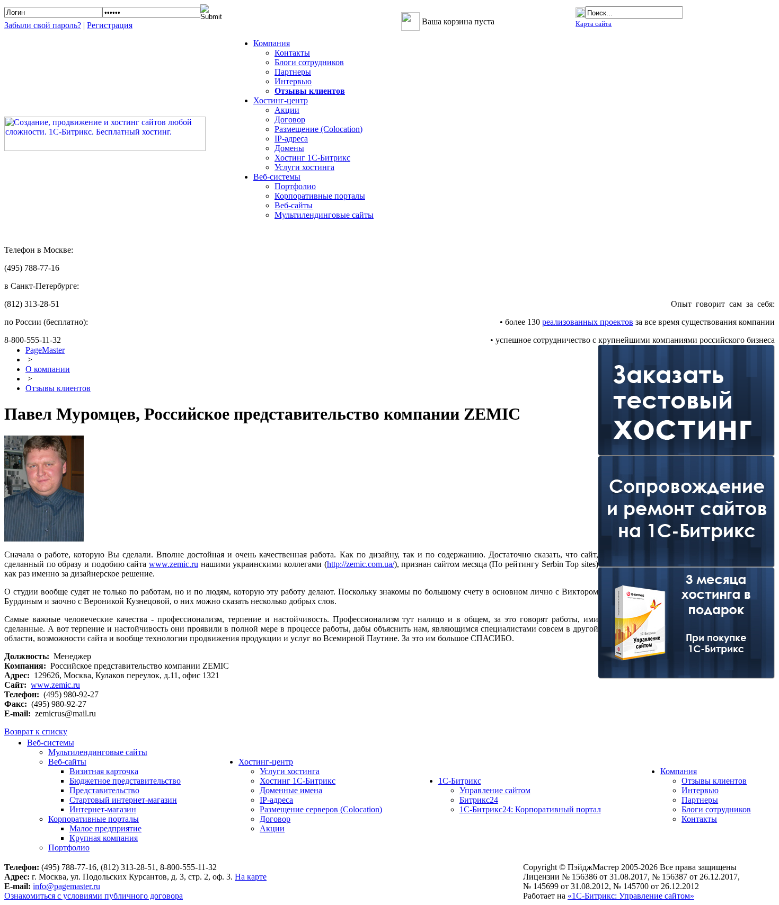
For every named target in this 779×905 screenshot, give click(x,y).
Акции (287, 109)
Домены (289, 148)
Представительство (104, 790)
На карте (251, 876)
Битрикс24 (478, 799)
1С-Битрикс (459, 780)
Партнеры (293, 71)
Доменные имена (291, 790)
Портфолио (295, 186)
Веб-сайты (294, 205)
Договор (290, 119)
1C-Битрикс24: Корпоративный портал (530, 809)
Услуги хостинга (304, 167)
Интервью (293, 81)
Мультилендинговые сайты (324, 214)
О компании (47, 369)
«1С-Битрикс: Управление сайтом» (631, 895)
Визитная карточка (103, 771)
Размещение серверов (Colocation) (321, 809)
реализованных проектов (587, 321)
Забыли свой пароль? (42, 25)
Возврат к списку (35, 731)
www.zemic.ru (173, 564)
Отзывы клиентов (58, 388)
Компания (678, 771)
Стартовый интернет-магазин (123, 799)
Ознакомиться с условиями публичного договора (93, 895)
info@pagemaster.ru (66, 886)
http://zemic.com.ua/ (360, 564)
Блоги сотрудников (309, 62)
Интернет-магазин (102, 809)
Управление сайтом (494, 790)
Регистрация (109, 25)
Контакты (292, 52)
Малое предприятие (105, 828)
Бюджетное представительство (125, 780)
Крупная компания (103, 837)
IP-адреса (291, 138)
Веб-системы (50, 742)
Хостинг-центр (265, 761)
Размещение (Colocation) (318, 129)
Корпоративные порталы (320, 195)
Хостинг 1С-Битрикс (312, 157)
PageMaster (45, 349)
